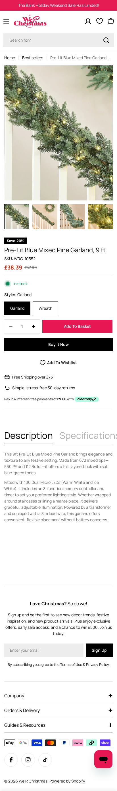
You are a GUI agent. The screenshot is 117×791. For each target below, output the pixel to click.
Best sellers (32, 57)
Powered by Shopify (67, 781)
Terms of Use (71, 664)
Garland (17, 308)
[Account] (88, 21)
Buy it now (58, 344)
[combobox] (58, 40)
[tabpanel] (58, 487)
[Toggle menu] (6, 21)
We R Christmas (33, 781)
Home (9, 57)
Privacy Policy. (98, 664)
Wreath (45, 308)
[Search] (106, 40)
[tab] (28, 437)
